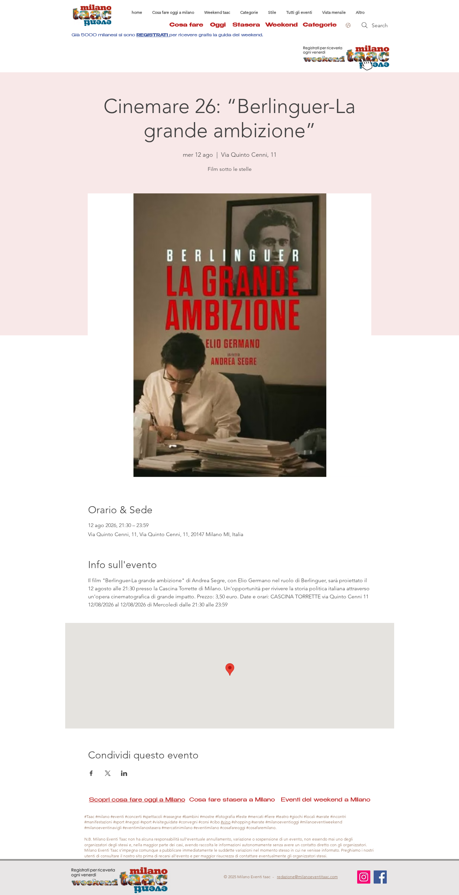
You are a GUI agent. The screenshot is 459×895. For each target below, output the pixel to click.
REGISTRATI (152, 35)
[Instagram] (363, 877)
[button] (249, 12)
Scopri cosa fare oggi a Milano (137, 800)
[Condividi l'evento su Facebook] (91, 773)
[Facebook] (380, 877)
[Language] (347, 25)
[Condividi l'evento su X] (108, 773)
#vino (226, 821)
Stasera (249, 25)
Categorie (320, 25)
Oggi (221, 25)
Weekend (281, 25)
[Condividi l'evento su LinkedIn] (124, 773)
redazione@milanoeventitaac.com (307, 876)
